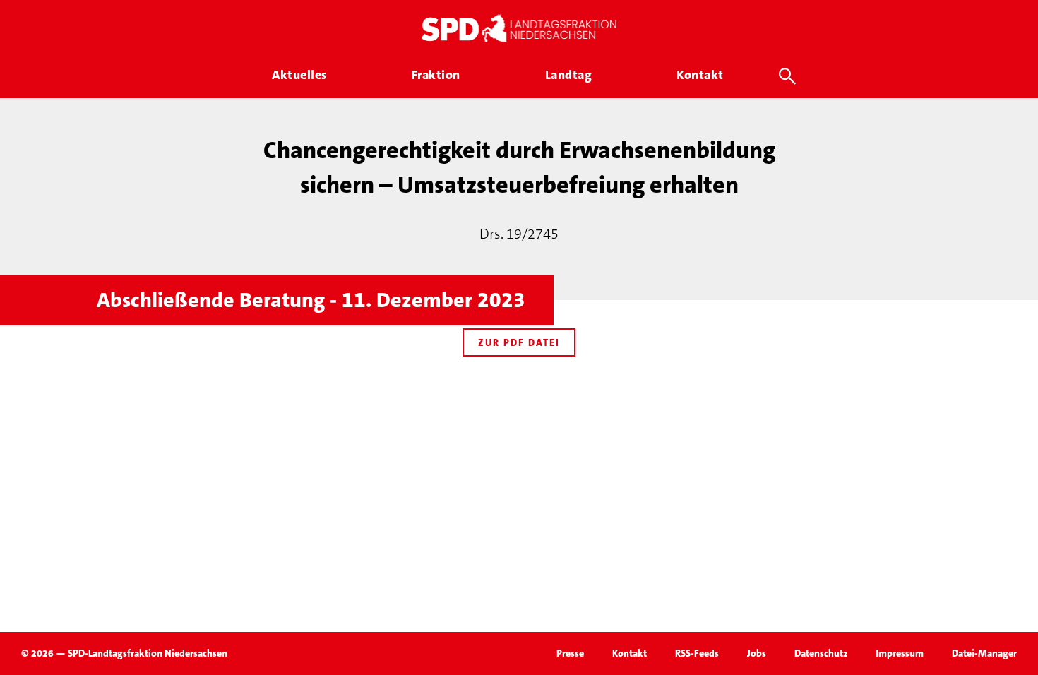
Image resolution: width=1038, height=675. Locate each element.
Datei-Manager (984, 653)
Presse (570, 653)
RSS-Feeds (697, 653)
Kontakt (629, 653)
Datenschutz (820, 653)
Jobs (756, 653)
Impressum (900, 653)
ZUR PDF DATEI (519, 342)
